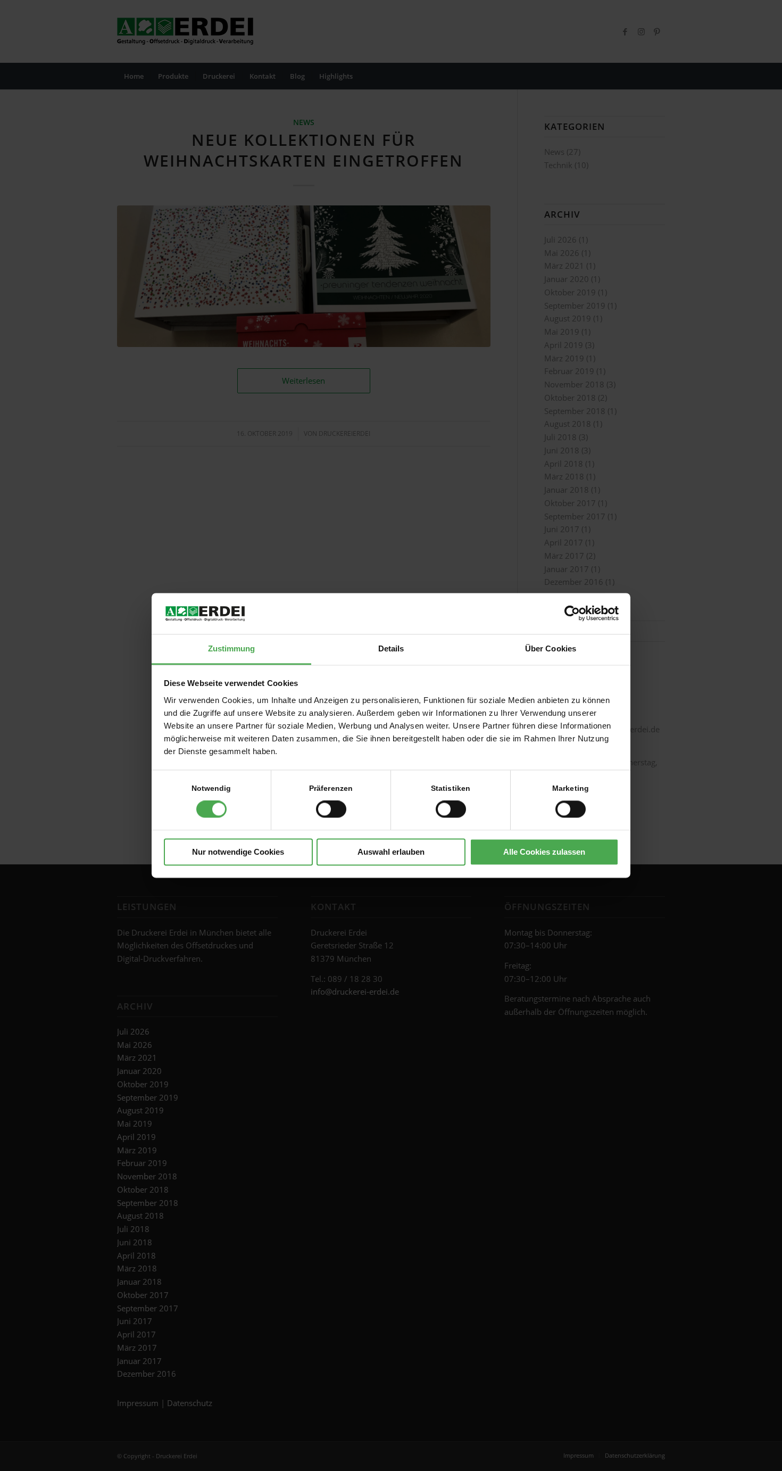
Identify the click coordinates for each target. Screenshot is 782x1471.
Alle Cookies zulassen (544, 851)
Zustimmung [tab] (231, 648)
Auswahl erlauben (391, 851)
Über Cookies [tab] (550, 648)
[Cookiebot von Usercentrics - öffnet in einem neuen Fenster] (572, 614)
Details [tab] (391, 648)
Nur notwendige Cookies (238, 851)
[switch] (331, 809)
